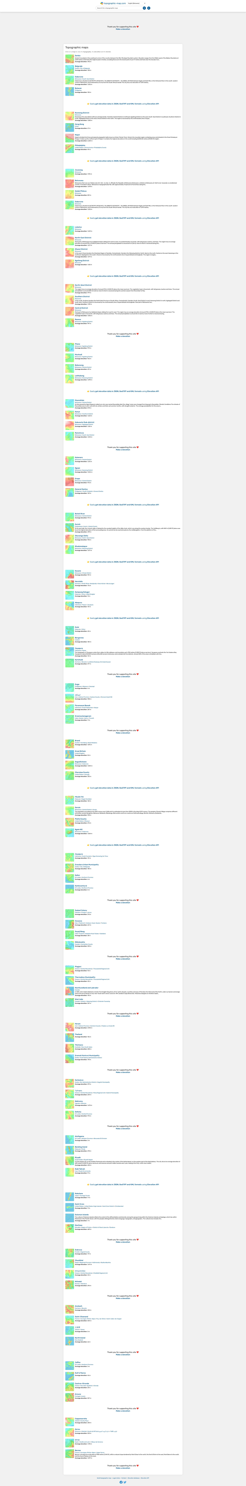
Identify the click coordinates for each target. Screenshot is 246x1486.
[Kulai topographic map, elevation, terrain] (69, 630)
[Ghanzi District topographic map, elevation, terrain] (69, 253)
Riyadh (78, 1157)
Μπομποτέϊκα (80, 1271)
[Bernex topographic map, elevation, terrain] (69, 1454)
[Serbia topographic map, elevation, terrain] (69, 59)
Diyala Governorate (85, 1171)
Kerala (81, 718)
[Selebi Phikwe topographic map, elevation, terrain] (69, 194)
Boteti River (80, 514)
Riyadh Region (88, 1159)
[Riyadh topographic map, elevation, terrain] (69, 1161)
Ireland (77, 1421)
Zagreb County (85, 1252)
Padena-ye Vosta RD (108, 1026)
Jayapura (90, 605)
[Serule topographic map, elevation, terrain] (69, 811)
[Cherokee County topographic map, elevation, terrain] (69, 775)
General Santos (81, 489)
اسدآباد (77, 695)
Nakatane (79, 1193)
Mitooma (83, 1103)
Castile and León (85, 1442)
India (76, 718)
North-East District (83, 238)
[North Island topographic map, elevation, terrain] (69, 1341)
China (77, 126)
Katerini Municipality (112, 1093)
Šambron (112, 1227)
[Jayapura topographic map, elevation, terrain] (69, 652)
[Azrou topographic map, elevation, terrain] (69, 1432)
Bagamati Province (85, 1262)
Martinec (78, 1225)
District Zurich (93, 526)
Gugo (77, 684)
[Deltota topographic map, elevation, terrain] (69, 1115)
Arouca (78, 1394)
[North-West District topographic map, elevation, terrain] (69, 289)
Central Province (87, 1114)
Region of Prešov (86, 1227)
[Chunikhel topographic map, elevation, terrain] (69, 1263)
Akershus (84, 1284)
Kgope (77, 468)
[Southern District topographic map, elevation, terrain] (69, 300)
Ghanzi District (81, 249)
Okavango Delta (81, 536)
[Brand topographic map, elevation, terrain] (69, 744)
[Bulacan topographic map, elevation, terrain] (69, 91)
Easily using (124, 104)
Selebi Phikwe (80, 191)
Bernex (78, 1450)
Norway (77, 1284)
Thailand (78, 1034)
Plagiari (78, 967)
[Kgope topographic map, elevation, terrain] (69, 471)
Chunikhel (79, 1260)
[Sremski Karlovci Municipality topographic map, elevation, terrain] (69, 1058)
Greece (77, 969)
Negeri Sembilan (87, 799)
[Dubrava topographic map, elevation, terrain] (69, 1253)
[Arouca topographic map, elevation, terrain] (69, 1397)
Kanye (77, 412)
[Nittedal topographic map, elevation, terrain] (69, 1284)
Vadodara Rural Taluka (92, 933)
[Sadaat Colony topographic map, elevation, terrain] (69, 913)
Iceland (77, 640)
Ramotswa (79, 433)
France (77, 1319)
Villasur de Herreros (97, 1442)
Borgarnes (79, 638)
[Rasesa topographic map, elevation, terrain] (69, 322)
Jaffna (77, 1362)
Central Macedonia (86, 969)
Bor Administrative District (88, 1082)
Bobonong (79, 365)
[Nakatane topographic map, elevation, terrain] (69, 1196)
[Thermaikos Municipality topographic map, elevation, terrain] (69, 980)
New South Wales (87, 1047)
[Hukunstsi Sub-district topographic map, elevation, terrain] (69, 425)
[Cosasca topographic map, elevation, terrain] (69, 924)
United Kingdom (80, 753)
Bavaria (84, 662)
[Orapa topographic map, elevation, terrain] (69, 482)
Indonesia (78, 605)
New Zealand (79, 1340)
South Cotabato (88, 491)
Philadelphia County (100, 147)
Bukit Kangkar (91, 594)
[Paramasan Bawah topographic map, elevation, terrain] (69, 708)
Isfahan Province (84, 697)
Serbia (77, 56)
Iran (76, 697)
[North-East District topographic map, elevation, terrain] (69, 241)
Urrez (77, 1440)
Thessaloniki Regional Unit (101, 969)
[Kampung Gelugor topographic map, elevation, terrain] (69, 595)
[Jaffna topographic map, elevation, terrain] (69, 1365)
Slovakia (77, 1227)
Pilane (77, 344)
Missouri (87, 821)
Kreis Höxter (101, 583)
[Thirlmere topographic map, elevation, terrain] (69, 1048)
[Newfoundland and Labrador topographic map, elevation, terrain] (69, 991)
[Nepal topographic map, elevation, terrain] (69, 138)
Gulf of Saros (80, 1373)
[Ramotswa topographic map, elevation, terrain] (69, 436)
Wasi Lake (79, 999)
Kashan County (95, 697)
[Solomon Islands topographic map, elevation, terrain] (69, 1218)
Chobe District (86, 573)
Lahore (89, 912)
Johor (83, 594)
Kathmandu (96, 1262)
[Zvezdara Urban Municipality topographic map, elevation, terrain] (69, 868)
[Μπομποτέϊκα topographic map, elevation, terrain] (69, 1274)
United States (79, 147)
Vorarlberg (84, 743)
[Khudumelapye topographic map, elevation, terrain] (69, 549)
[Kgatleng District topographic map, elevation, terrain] (69, 264)
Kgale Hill (78, 829)
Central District (81, 308)
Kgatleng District (82, 261)
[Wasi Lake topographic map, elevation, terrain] (69, 1002)
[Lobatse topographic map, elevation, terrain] (69, 230)
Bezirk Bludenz (92, 743)
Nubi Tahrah (80, 1169)
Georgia (87, 774)
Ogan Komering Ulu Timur (100, 856)
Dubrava (78, 1250)
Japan (77, 1195)
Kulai (77, 627)
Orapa (77, 479)
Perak (83, 1149)
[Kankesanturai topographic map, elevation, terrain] (69, 889)
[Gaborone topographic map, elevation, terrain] (69, 80)
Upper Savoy (100, 1452)
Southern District (82, 296)
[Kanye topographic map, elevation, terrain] (69, 415)
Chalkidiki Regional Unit (100, 1273)
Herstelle (79, 581)
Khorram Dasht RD (106, 697)
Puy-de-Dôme (100, 1319)
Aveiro (83, 1396)
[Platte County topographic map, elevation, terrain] (69, 822)
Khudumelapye (81, 546)
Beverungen (110, 583)
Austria (77, 743)
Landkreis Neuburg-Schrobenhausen (99, 662)
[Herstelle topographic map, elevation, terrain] (69, 584)
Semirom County (95, 1026)
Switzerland (78, 526)
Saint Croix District (108, 1206)
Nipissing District (92, 1001)
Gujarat (81, 933)
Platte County (80, 819)
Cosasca (78, 921)
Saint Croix (79, 1204)
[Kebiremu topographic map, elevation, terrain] (69, 1104)
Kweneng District (82, 113)
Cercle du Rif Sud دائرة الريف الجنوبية (98, 1431)
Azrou (77, 1429)
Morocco (77, 1431)
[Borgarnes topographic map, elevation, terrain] (69, 641)
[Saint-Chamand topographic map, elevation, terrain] (69, 1320)
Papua (84, 605)
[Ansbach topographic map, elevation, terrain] (69, 1309)
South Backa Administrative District (91, 1058)
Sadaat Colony (81, 910)
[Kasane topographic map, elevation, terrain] (69, 574)
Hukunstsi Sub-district (84, 422)
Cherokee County (82, 772)
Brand (77, 741)
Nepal (77, 135)
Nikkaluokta (80, 942)
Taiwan (77, 1329)
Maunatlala (79, 400)
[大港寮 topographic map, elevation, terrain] (69, 1330)
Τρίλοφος (78, 1091)
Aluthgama (79, 1136)
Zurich (77, 524)
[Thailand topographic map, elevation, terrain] (69, 1037)
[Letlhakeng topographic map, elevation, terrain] (69, 379)
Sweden (77, 944)
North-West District (83, 285)
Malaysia (77, 594)
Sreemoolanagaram (83, 716)
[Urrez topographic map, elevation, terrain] (69, 1443)
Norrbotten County (87, 944)
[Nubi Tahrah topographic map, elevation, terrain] (69, 1172)
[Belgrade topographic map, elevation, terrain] (69, 69)
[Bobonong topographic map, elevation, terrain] (69, 368)
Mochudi (78, 355)
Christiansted (119, 1206)
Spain (76, 1442)
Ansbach (78, 1306)
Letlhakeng (79, 376)
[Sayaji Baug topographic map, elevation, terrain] (69, 934)
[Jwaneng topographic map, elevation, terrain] (69, 173)
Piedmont (82, 923)
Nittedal (78, 1281)
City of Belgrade (85, 68)
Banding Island (81, 1147)
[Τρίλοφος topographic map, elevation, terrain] (69, 1094)
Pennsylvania (89, 147)
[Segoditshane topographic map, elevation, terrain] (69, 765)
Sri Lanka (78, 877)
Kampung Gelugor (82, 592)
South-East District (88, 79)
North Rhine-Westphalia (89, 583)
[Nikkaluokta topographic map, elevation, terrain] (69, 945)
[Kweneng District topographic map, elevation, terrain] (69, 116)
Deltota (78, 1112)
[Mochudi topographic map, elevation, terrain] (69, 358)
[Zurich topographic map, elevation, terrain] (69, 528)
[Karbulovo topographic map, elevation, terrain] (69, 1083)
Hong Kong (79, 124)
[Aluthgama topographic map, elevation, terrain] (69, 1139)
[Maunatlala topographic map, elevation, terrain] (69, 404)
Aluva (86, 718)
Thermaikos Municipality (85, 977)
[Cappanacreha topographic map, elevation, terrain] (69, 1422)
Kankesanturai (81, 886)
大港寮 (77, 1327)
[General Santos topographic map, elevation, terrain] (69, 492)
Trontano (104, 923)
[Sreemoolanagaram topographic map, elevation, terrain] (69, 719)
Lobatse (78, 227)
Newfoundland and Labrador (86, 988)
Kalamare (79, 457)
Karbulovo (79, 1080)
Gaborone (79, 77)
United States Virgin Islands (93, 1206)
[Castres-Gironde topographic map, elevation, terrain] (69, 1386)
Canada (77, 990)
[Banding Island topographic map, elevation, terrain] (69, 1150)
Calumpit (91, 686)
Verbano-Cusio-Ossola (93, 923)
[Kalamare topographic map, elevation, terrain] (69, 460)
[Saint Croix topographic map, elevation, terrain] (69, 1207)
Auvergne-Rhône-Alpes (88, 1319)
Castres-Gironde (82, 1383)
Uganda (77, 1103)
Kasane (78, 571)
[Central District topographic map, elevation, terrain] (69, 311)
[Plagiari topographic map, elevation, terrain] (69, 970)
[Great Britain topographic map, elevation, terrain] (69, 754)
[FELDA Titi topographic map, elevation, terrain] (69, 800)
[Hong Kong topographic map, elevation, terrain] (69, 127)
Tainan (83, 1329)
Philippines (78, 90)
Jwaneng (79, 170)
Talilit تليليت (113, 1431)
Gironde (96, 1386)
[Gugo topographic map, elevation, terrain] (69, 687)
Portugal (77, 1396)
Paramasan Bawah (82, 705)
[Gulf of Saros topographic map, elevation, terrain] (69, 1376)
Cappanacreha (81, 1419)
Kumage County (85, 1195)
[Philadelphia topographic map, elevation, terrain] (69, 148)
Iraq (76, 1171)
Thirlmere (79, 1045)
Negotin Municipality (103, 1082)
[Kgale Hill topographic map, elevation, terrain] (69, 832)
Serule (77, 807)
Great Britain (80, 751)
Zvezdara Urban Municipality (87, 865)
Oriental (84, 1431)
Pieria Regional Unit (99, 1093)
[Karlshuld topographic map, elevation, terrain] (69, 663)
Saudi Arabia (79, 1159)
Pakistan (77, 912)
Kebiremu (79, 1101)
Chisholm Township (104, 1001)
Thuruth (91, 718)
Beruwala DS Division (100, 1138)
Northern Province (87, 877)
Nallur (77, 875)
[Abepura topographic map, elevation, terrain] (69, 606)
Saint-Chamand (81, 1317)
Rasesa (78, 319)
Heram (77, 1024)
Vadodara (103, 933)
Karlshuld (79, 660)
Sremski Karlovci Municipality (87, 1055)
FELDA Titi (79, 797)
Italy (76, 923)
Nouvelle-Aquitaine (86, 1386)
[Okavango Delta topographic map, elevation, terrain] (69, 539)
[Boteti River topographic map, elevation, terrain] (69, 517)
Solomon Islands (82, 1215)
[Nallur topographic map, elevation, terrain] (69, 878)
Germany (78, 583)
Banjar (96, 707)
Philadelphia (80, 145)
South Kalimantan (87, 707)
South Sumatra (86, 856)
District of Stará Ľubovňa (100, 1227)
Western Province (87, 1138)
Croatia (77, 1252)
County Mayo (84, 1421)
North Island (80, 1338)
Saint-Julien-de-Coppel (114, 1319)
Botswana (78, 79)
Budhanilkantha (106, 1262)
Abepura (78, 603)
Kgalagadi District (87, 424)
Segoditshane (80, 762)
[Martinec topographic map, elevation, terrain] (69, 1228)
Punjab (83, 912)
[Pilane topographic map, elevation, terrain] (69, 347)
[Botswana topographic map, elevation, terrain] (69, 183)
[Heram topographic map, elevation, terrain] (69, 1027)
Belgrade (78, 66)
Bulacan (78, 88)
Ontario (83, 1001)
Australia (77, 1047)
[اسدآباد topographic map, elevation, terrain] (69, 698)
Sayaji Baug (80, 931)
